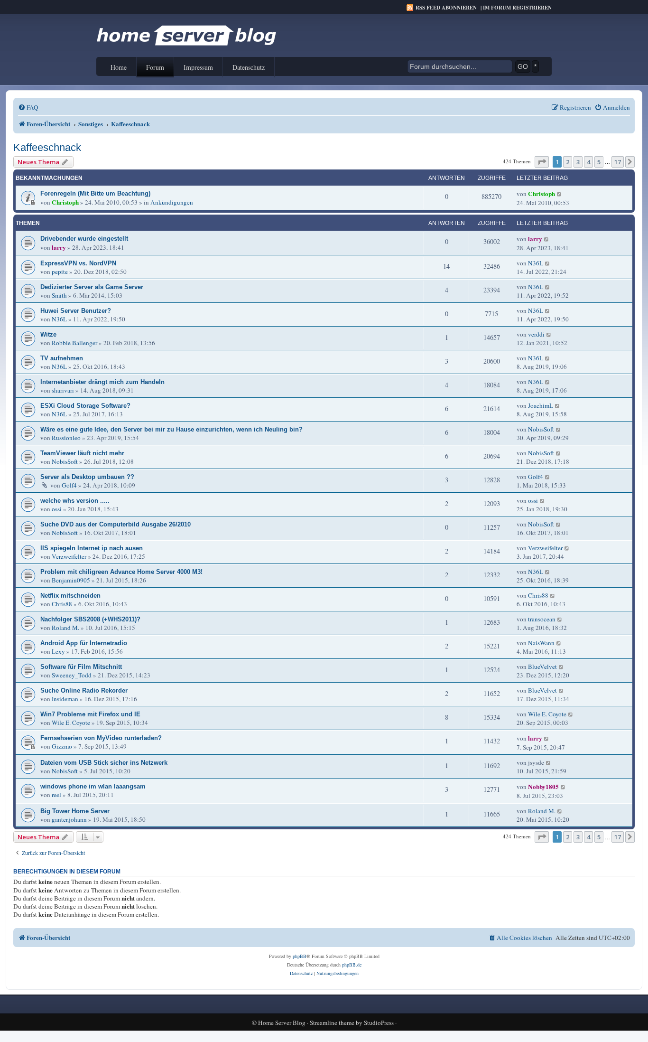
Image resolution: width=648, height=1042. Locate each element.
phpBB (299, 956)
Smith (59, 295)
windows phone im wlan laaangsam (93, 786)
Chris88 (62, 604)
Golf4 (69, 485)
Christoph (65, 202)
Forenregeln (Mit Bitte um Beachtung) (95, 193)
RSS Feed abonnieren (446, 7)
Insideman (65, 699)
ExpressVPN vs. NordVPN (78, 263)
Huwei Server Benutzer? (75, 310)
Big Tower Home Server (75, 811)
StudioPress (379, 1023)
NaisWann (541, 642)
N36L (535, 263)
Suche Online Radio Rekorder (84, 690)
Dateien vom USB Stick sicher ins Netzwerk (103, 762)
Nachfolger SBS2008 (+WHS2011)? (90, 619)
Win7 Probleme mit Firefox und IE (90, 714)
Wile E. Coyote (71, 722)
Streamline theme (332, 1023)
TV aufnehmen (61, 358)
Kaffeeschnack (47, 147)
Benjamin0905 (71, 580)
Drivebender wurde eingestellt (84, 238)
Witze (48, 334)
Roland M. (65, 627)
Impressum (198, 67)
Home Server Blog (281, 1023)
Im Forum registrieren (517, 7)
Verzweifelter (69, 556)
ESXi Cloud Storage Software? (85, 405)
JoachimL (540, 405)
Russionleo (66, 437)
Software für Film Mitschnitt (81, 666)
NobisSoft (541, 429)
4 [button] (588, 162)
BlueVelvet (542, 666)
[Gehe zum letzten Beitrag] (559, 193)
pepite (60, 271)
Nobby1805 (543, 786)
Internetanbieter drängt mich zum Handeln (102, 381)
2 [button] (567, 162)
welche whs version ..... (75, 500)
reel (56, 794)
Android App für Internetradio (83, 643)
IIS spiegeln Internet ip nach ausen (91, 548)
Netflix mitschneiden (70, 595)
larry (59, 247)
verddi (536, 334)
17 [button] (617, 162)
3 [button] (578, 162)
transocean (541, 619)
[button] (542, 162)
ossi (57, 509)
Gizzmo (62, 746)
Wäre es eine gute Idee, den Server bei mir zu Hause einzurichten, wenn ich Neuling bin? (171, 429)
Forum (155, 67)
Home (119, 67)
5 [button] (599, 162)
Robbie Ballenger (74, 342)
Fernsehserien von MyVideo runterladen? (101, 738)
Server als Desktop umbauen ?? (87, 476)
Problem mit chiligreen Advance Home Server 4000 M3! (121, 571)
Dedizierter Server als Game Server (91, 287)
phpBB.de (351, 964)
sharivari (63, 390)
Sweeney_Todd (72, 675)
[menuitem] (28, 107)
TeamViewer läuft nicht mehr (82, 453)
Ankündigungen (171, 202)
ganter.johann (69, 819)
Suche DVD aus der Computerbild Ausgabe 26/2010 (115, 524)
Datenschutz (248, 67)
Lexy (58, 651)
